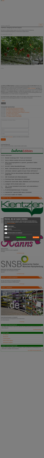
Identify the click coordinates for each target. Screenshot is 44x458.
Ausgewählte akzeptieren (21, 237)
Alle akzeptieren (36, 237)
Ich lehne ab (7, 237)
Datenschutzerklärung (11, 223)
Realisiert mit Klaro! (36, 239)
